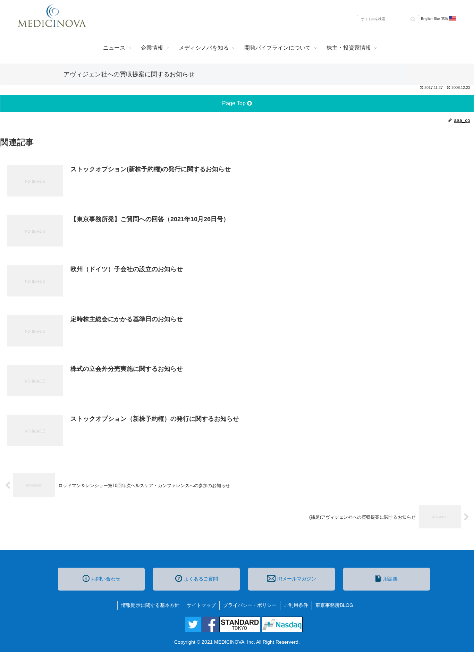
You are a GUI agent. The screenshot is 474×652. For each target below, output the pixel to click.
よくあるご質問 (201, 579)
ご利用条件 (296, 605)
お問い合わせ (105, 579)
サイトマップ (201, 605)
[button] (413, 19)
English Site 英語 (434, 18)
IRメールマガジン (296, 579)
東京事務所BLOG (334, 605)
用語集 (390, 579)
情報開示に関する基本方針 (150, 605)
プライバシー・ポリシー (250, 605)
